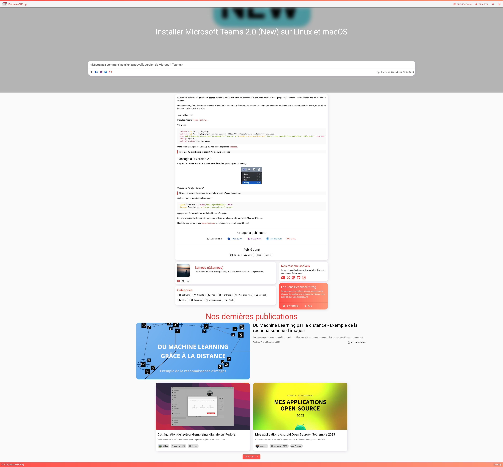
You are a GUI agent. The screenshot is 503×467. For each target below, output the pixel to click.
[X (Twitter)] (288, 278)
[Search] (493, 4)
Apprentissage (359, 342)
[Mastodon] (293, 278)
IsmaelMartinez (208, 223)
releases (233, 147)
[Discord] (283, 278)
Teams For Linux (199, 120)
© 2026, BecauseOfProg (13, 464)
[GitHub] (299, 278)
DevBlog (497, 464)
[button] (499, 4)
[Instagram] (304, 278)
